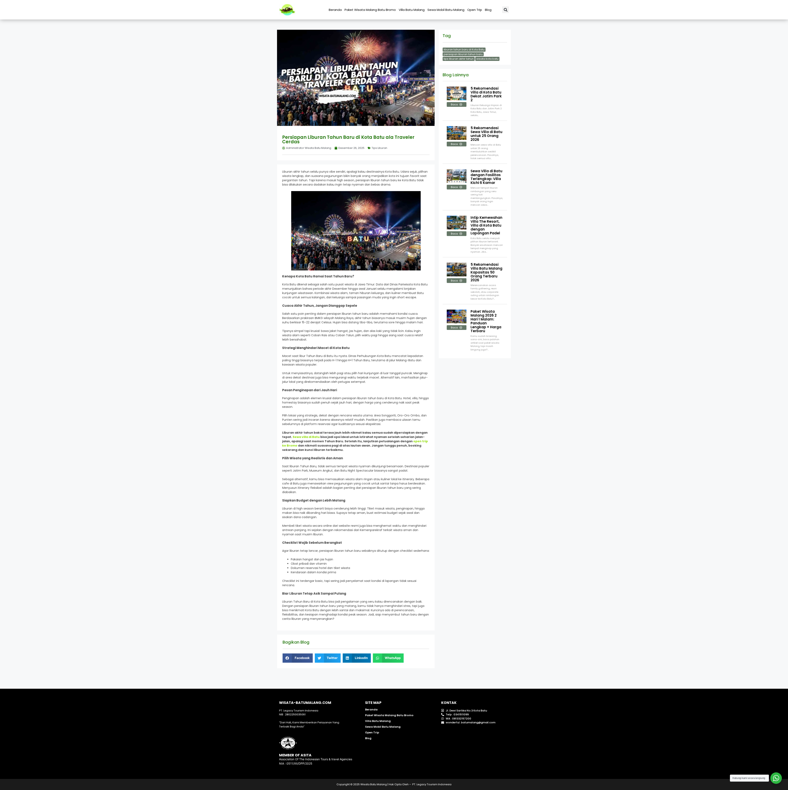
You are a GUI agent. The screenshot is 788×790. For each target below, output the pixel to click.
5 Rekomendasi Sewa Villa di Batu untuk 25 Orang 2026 (486, 133)
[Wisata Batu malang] (287, 9)
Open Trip (474, 10)
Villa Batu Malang (412, 10)
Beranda (335, 10)
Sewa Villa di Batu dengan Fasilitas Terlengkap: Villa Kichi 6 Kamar (486, 177)
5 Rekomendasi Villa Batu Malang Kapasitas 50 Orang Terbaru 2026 (486, 272)
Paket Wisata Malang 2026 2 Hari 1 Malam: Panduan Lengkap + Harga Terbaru (486, 321)
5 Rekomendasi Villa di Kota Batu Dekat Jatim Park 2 (486, 94)
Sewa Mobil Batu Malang (445, 10)
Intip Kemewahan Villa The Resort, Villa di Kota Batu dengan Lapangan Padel (486, 225)
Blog (488, 10)
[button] (505, 9)
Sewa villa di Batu (306, 437)
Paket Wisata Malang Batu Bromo (370, 10)
